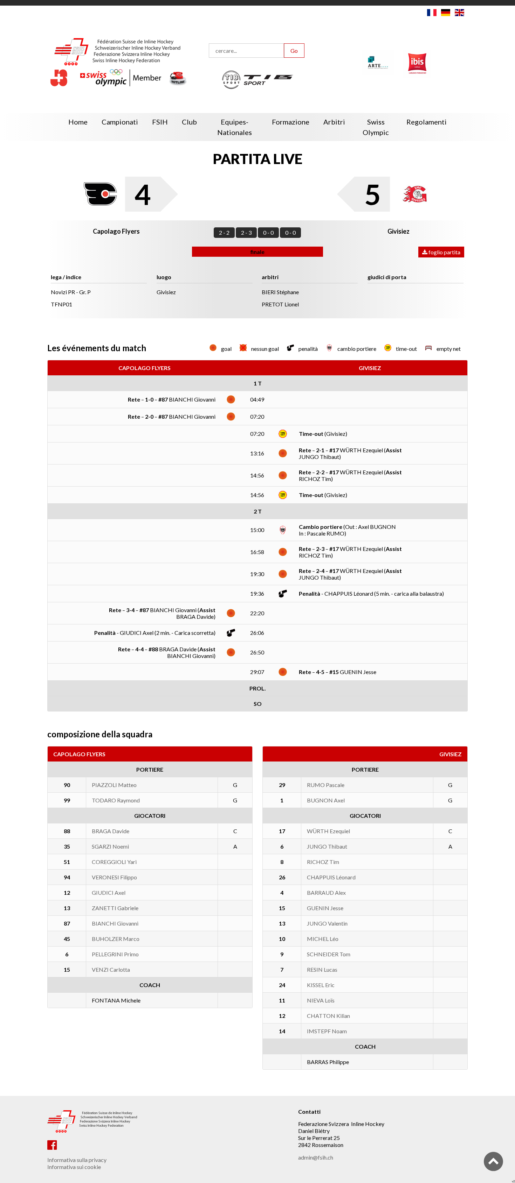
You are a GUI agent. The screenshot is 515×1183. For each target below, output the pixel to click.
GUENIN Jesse (325, 908)
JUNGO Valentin (327, 923)
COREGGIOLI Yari (114, 861)
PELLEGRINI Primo (115, 954)
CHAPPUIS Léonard (331, 877)
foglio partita (443, 252)
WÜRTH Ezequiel (328, 831)
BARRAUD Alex (326, 892)
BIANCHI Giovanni (115, 923)
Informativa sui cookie (74, 1166)
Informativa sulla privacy (77, 1159)
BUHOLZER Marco (115, 938)
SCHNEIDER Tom (328, 954)
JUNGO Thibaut (327, 846)
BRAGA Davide (110, 831)
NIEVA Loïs (321, 1000)
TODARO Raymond (116, 800)
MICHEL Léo (322, 938)
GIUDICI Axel (108, 892)
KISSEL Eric (321, 985)
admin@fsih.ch (315, 1157)
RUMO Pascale (325, 784)
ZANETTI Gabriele (115, 908)
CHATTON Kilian (328, 1015)
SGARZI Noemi (110, 846)
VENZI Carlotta (111, 969)
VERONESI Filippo (114, 877)
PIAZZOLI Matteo (114, 784)
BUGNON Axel (326, 800)
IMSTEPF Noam (327, 1031)
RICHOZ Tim (323, 861)
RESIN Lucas (322, 969)
